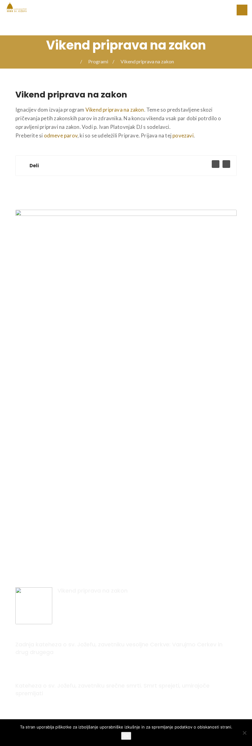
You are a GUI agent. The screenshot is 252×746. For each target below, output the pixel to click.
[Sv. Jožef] (17, 6)
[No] (244, 733)
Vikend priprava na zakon (114, 109)
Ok (126, 735)
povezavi (183, 135)
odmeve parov (60, 135)
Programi (98, 61)
